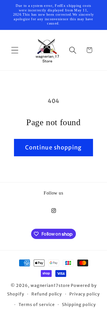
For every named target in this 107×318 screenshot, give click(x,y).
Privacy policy (84, 294)
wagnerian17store (50, 285)
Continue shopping (53, 147)
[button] (15, 50)
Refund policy (46, 294)
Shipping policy (79, 304)
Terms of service (37, 304)
